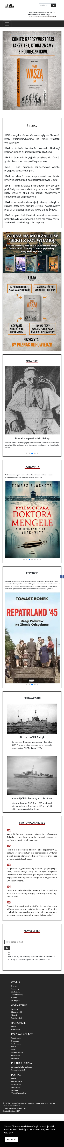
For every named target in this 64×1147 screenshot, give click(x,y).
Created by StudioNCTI (11, 1110)
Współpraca (16, 1081)
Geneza (14, 985)
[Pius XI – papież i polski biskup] (32, 400)
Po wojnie (15, 1000)
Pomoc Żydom (17, 1052)
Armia (13, 1046)
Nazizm (14, 997)
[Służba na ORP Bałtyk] (32, 718)
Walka (13, 1049)
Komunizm (15, 1055)
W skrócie (15, 991)
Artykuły (14, 1008)
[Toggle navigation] (7, 23)
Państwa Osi (16, 1017)
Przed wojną (16, 1037)
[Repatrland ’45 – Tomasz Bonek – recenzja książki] (32, 637)
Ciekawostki (16, 1011)
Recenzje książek (18, 1069)
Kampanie (15, 1029)
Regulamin (15, 1087)
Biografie (15, 1058)
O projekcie (16, 1084)
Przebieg (15, 988)
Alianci (14, 1014)
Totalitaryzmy (17, 994)
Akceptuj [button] (11, 1139)
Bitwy (13, 1026)
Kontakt (14, 1089)
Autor (13, 1078)
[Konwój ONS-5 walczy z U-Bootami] (32, 775)
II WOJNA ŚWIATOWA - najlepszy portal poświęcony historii (32, 1102)
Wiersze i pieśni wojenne (21, 1066)
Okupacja (15, 1040)
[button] (26, 452)
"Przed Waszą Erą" (18, 1092)
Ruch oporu (16, 1043)
